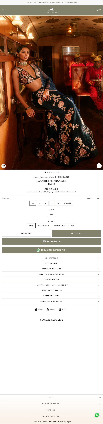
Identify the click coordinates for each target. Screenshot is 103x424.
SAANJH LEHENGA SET (59, 177)
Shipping (50, 192)
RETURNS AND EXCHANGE (51, 274)
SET (51, 214)
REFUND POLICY (51, 280)
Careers (50, 410)
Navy (31, 225)
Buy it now (76, 233)
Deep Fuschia (43, 225)
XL (58, 203)
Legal (51, 398)
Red (72, 225)
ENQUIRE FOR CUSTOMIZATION (53, 250)
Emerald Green (60, 225)
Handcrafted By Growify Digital (60, 421)
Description (51, 258)
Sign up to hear (51, 416)
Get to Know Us (50, 404)
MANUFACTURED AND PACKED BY (51, 285)
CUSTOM (67, 203)
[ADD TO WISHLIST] (3, 166)
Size (51, 198)
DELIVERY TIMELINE (51, 269)
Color (51, 221)
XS (33, 203)
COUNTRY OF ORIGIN (51, 290)
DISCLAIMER (51, 263)
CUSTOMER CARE (51, 296)
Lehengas (44, 177)
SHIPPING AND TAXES (51, 301)
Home (36, 177)
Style (51, 210)
